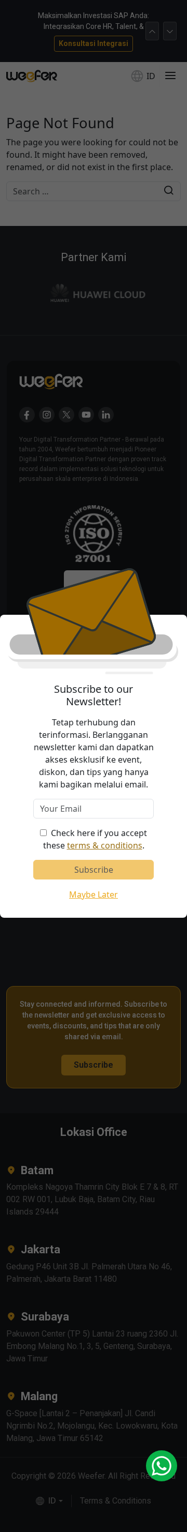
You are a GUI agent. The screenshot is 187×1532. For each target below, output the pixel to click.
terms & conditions (104, 845)
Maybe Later (93, 894)
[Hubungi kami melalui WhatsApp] (161, 1465)
